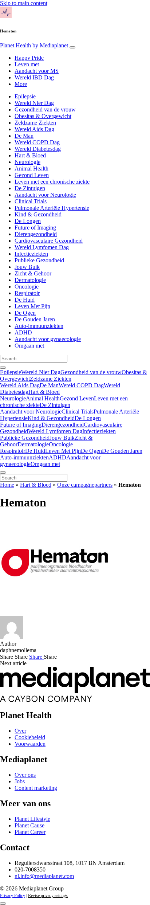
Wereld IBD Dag (34, 77)
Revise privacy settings (48, 895)
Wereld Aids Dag (34, 129)
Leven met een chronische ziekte (52, 182)
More (21, 84)
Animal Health (31, 168)
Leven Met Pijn (32, 306)
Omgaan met (29, 345)
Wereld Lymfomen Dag (42, 247)
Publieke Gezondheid (39, 260)
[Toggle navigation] (72, 47)
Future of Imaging (35, 227)
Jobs (20, 781)
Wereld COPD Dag (37, 142)
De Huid (25, 300)
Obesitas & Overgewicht (43, 116)
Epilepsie (25, 96)
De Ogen (25, 313)
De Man (24, 136)
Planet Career (30, 832)
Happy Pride (29, 58)
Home (7, 485)
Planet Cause (29, 825)
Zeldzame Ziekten (35, 123)
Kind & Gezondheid (38, 214)
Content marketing (36, 788)
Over (20, 731)
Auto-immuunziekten (39, 326)
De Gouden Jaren (35, 319)
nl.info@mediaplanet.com (44, 876)
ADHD (23, 332)
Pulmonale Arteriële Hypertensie (52, 208)
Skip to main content (23, 3)
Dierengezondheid (36, 234)
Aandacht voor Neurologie (45, 195)
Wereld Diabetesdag (38, 149)
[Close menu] (3, 472)
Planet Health (34, 45)
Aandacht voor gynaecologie (48, 339)
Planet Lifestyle (32, 819)
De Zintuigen (30, 188)
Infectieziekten (31, 254)
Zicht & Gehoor (33, 273)
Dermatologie (30, 280)
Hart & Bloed (30, 155)
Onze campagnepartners (84, 485)
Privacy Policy (12, 895)
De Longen (28, 221)
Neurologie (27, 162)
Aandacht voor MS (37, 71)
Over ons (25, 775)
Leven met (27, 64)
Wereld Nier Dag (34, 103)
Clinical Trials (31, 201)
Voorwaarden (30, 744)
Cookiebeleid (30, 737)
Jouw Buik (27, 267)
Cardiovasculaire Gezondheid (49, 241)
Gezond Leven (32, 175)
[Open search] (3, 368)
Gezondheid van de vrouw (45, 109)
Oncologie (27, 286)
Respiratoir (27, 293)
